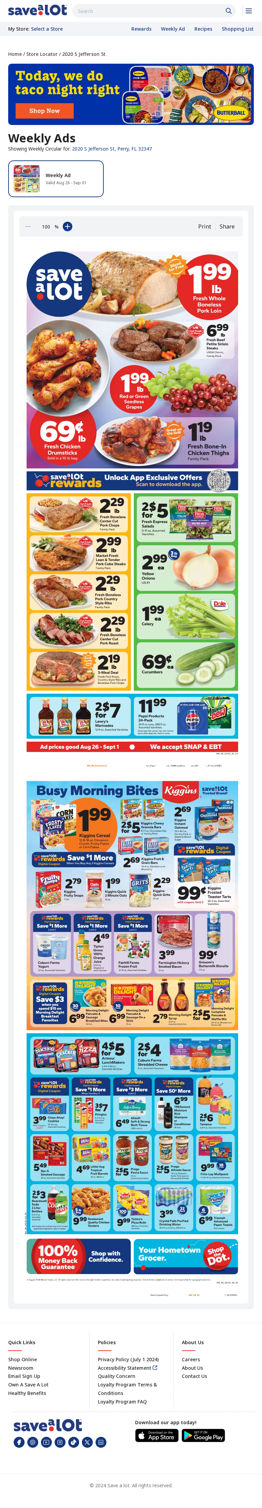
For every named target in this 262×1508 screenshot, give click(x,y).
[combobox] (154, 11)
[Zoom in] (67, 226)
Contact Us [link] (194, 1376)
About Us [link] (192, 1368)
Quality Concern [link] (116, 1376)
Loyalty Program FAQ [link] (122, 1401)
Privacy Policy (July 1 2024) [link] (128, 1359)
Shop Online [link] (22, 1359)
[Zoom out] (28, 226)
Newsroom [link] (20, 1368)
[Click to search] (229, 11)
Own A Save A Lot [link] (28, 1384)
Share (227, 226)
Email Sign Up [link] (24, 1376)
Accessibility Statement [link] (124, 1368)
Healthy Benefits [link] (27, 1393)
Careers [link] (191, 1359)
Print (204, 226)
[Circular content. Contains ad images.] (132, 769)
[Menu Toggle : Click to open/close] (248, 11)
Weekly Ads (42, 137)
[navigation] (131, 54)
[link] (37, 9)
